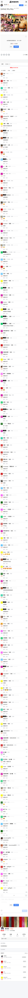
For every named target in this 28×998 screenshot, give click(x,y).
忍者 (4, 130)
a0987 (4, 309)
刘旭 (4, 80)
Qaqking (5, 652)
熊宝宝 (4, 723)
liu (3, 152)
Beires (4, 630)
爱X (4, 159)
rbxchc (5, 545)
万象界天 (5, 280)
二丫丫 (4, 209)
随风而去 (5, 702)
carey (4, 623)
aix (4, 495)
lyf (3, 830)
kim (4, 173)
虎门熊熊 (5, 845)
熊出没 (4, 380)
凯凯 (4, 573)
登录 (11, 46)
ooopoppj (5, 237)
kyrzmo (5, 302)
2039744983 (6, 452)
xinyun (5, 873)
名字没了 (5, 695)
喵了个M (5, 809)
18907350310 (6, 345)
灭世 (4, 259)
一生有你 (5, 502)
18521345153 (6, 730)
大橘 (4, 123)
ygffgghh (5, 859)
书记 (4, 180)
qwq (4, 666)
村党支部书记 (6, 330)
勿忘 (4, 73)
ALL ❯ (26, 953)
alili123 (4, 961)
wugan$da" (6, 673)
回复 (26, 77)
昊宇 (4, 709)
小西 (4, 95)
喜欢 (4, 77)
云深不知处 (5, 409)
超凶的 (4, 287)
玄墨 (4, 445)
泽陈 (4, 437)
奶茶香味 (5, 366)
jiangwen (5, 252)
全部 (2, 64)
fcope (4, 359)
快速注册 (16, 905)
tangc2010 (5, 823)
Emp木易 (5, 716)
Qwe (4, 230)
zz (3, 166)
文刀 (4, 616)
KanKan (5, 473)
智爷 (4, 373)
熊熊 (4, 595)
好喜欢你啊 (5, 352)
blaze (4, 552)
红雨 (4, 402)
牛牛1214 (5, 295)
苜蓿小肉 (5, 459)
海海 (4, 102)
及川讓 (4, 752)
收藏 (25, 54)
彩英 (4, 216)
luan (4, 509)
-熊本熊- (7, 928)
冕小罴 (4, 645)
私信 (25, 5)
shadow (5, 480)
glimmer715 (6, 116)
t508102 (5, 187)
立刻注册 (16, 46)
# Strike (7, 64)
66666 (4, 788)
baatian (5, 659)
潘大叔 (4, 780)
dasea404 (5, 977)
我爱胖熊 (5, 523)
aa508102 (5, 395)
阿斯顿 (4, 816)
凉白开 (4, 109)
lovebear (5, 223)
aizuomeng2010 (7, 838)
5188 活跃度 (12, 930)
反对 (7, 77)
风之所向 (5, 759)
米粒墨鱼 (5, 638)
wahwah (5, 966)
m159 (4, 516)
